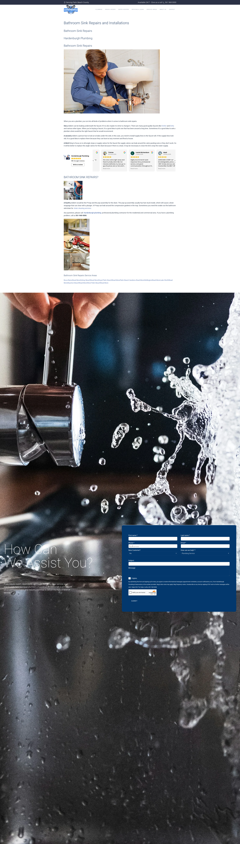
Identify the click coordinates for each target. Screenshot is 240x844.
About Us (163, 9)
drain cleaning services (82, 208)
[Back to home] (71, 9)
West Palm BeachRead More (97, 283)
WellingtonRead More (152, 280)
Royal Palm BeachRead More (109, 280)
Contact (172, 9)
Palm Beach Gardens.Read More (132, 280)
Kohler (164, 126)
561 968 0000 (170, 2)
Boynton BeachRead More (77, 283)
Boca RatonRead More (72, 280)
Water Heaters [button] (123, 9)
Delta (172, 126)
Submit (134, 601)
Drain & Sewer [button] (110, 9)
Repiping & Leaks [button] (138, 9)
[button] (174, 160)
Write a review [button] (78, 165)
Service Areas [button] (152, 9)
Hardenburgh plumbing (92, 213)
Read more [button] (98, 169)
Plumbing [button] (99, 9)
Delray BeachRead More (89, 280)
